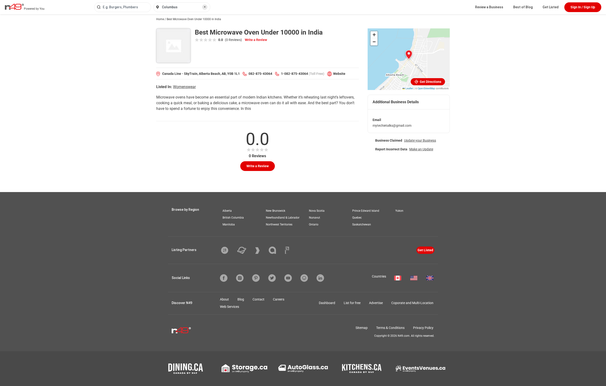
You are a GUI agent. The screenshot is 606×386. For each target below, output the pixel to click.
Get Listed (551, 7)
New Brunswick (275, 210)
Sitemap (362, 328)
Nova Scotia (317, 210)
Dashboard (327, 303)
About (224, 299)
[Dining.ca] (185, 368)
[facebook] (223, 278)
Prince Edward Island (365, 210)
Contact (258, 299)
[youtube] (288, 278)
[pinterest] (256, 278)
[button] (408, 54)
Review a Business (489, 7)
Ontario (313, 224)
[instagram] (240, 278)
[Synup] (261, 250)
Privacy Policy (423, 328)
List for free (352, 303)
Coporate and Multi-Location (412, 303)
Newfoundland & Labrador (282, 217)
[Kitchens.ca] (361, 368)
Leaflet (409, 88)
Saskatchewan (361, 224)
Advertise (376, 303)
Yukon (399, 210)
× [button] (205, 7)
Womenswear (184, 87)
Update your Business (420, 140)
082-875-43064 (260, 74)
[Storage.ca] (244, 368)
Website (339, 74)
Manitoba (229, 224)
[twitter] (272, 278)
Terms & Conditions (390, 328)
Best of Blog (523, 7)
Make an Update (421, 149)
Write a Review (256, 40)
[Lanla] (276, 250)
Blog (240, 299)
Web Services (229, 307)
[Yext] (228, 250)
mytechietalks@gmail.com (392, 125)
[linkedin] (320, 278)
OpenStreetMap (426, 88)
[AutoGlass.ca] (303, 368)
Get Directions (430, 82)
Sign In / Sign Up (582, 7)
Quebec (357, 217)
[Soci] (287, 250)
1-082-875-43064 (294, 74)
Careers (278, 299)
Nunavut (314, 217)
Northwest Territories (279, 224)
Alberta (227, 210)
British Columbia (233, 217)
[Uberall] (245, 250)
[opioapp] (304, 278)
